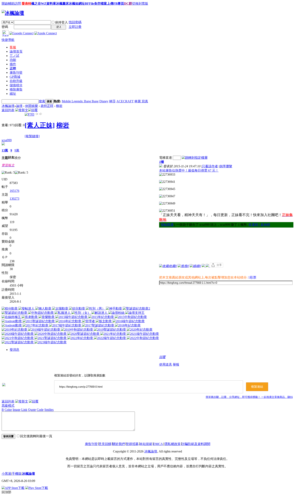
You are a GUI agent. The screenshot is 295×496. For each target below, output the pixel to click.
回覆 (162, 357)
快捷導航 (8, 40)
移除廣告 (16, 89)
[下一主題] (40, 114)
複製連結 (257, 386)
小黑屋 (6, 473)
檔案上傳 (107, 3)
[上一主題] (36, 114)
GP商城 (15, 76)
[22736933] (167, 174)
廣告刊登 (16, 72)
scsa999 (7, 140)
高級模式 (8, 405)
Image (16, 409)
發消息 (14, 349)
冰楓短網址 (77, 3)
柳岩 (59, 106)
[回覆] (33, 110)
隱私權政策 (173, 444)
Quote (32, 409)
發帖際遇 (167, 224)
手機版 (16, 473)
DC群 (128, 3)
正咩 (13, 68)
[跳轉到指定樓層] (195, 157)
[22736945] (167, 189)
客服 (13, 47)
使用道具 (165, 364)
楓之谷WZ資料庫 (43, 3)
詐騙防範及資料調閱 (195, 444)
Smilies (49, 409)
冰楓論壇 (8, 106)
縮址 (13, 93)
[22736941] (167, 182)
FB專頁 (118, 3)
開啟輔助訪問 (11, 3)
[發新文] (21, 110)
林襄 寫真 (141, 101)
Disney (103, 101)
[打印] (29, 114)
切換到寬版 (140, 3)
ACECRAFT (125, 101)
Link (24, 409)
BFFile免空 (93, 3)
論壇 (16, 51)
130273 (14, 198)
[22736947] (167, 196)
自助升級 (16, 81)
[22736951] (167, 210)
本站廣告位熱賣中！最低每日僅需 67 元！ (189, 170)
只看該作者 (210, 166)
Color (8, 409)
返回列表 (8, 110)
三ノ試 (14, 55)
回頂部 (6, 492)
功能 (13, 60)
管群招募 (132, 444)
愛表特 (26, 3)
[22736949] (167, 203)
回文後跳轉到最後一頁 (36, 436)
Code (40, 409)
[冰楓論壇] (13, 13)
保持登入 (61, 22)
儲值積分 (16, 85)
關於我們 (118, 444)
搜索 (42, 101)
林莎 (112, 101)
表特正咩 (47, 106)
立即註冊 (75, 26)
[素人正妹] (40, 125)
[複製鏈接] (32, 136)
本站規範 (145, 444)
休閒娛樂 (31, 106)
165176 (14, 190)
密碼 (5, 26)
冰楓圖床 (62, 3)
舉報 (176, 364)
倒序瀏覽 (225, 166)
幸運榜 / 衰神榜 (259, 224)
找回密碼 (75, 22)
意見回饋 (105, 444)
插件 (13, 64)
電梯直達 (165, 157)
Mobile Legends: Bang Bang (80, 101)
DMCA (158, 444)
